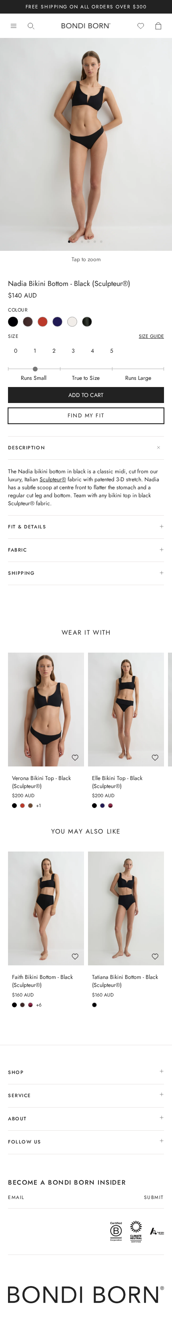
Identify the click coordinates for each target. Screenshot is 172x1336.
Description (26, 447)
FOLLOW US (26, 1141)
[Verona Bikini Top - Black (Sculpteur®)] (46, 709)
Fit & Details (27, 526)
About (18, 1118)
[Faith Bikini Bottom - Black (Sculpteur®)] (46, 908)
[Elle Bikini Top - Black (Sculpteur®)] (126, 709)
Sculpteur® (53, 479)
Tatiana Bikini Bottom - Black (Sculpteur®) (125, 981)
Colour (18, 310)
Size (13, 336)
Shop (17, 1072)
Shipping (21, 573)
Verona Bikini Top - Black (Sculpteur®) (41, 782)
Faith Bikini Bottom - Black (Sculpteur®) (42, 981)
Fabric (17, 550)
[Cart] (158, 26)
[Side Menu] (14, 26)
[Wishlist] (141, 26)
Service (20, 1095)
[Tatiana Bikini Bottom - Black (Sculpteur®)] (126, 908)
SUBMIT (154, 1198)
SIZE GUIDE (151, 336)
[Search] (31, 26)
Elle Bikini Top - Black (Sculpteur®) (117, 782)
